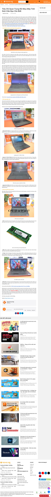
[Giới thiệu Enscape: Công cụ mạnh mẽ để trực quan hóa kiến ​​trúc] (10, 360)
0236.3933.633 (8, 487)
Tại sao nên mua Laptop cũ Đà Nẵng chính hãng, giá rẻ (16, 97)
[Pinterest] (40, 476)
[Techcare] (8, 2)
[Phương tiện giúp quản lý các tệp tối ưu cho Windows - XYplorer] (10, 372)
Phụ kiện (31, 472)
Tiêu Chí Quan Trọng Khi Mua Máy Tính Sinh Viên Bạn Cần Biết (16, 23)
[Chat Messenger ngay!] (49, 488)
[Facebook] (40, 473)
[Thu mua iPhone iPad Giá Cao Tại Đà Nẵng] (10, 337)
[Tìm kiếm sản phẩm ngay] (27, 2)
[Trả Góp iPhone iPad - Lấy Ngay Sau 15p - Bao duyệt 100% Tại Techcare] (10, 395)
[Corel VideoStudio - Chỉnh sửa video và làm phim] (10, 452)
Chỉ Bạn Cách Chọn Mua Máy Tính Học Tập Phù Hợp (16, 25)
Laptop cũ (31, 465)
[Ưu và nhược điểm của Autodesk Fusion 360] (10, 406)
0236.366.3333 (47, 2)
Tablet (31, 470)
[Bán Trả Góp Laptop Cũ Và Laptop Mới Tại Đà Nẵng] (10, 383)
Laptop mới (32, 464)
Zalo (49, 491)
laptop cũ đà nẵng (33, 475)
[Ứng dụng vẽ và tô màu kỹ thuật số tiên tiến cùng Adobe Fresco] (10, 441)
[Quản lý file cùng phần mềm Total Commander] (10, 429)
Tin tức (31, 473)
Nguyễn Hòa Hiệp (5, 13)
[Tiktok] (48, 473)
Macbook (31, 467)
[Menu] (1, 2)
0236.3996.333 (8, 472)
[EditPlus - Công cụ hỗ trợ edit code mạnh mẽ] (10, 349)
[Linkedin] (45, 473)
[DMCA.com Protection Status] (48, 479)
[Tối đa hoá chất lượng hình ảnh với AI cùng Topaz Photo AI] (10, 418)
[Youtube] (43, 473)
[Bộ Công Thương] (42, 479)
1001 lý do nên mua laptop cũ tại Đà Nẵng (20, 286)
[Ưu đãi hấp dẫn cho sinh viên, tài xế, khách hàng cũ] (10, 326)
